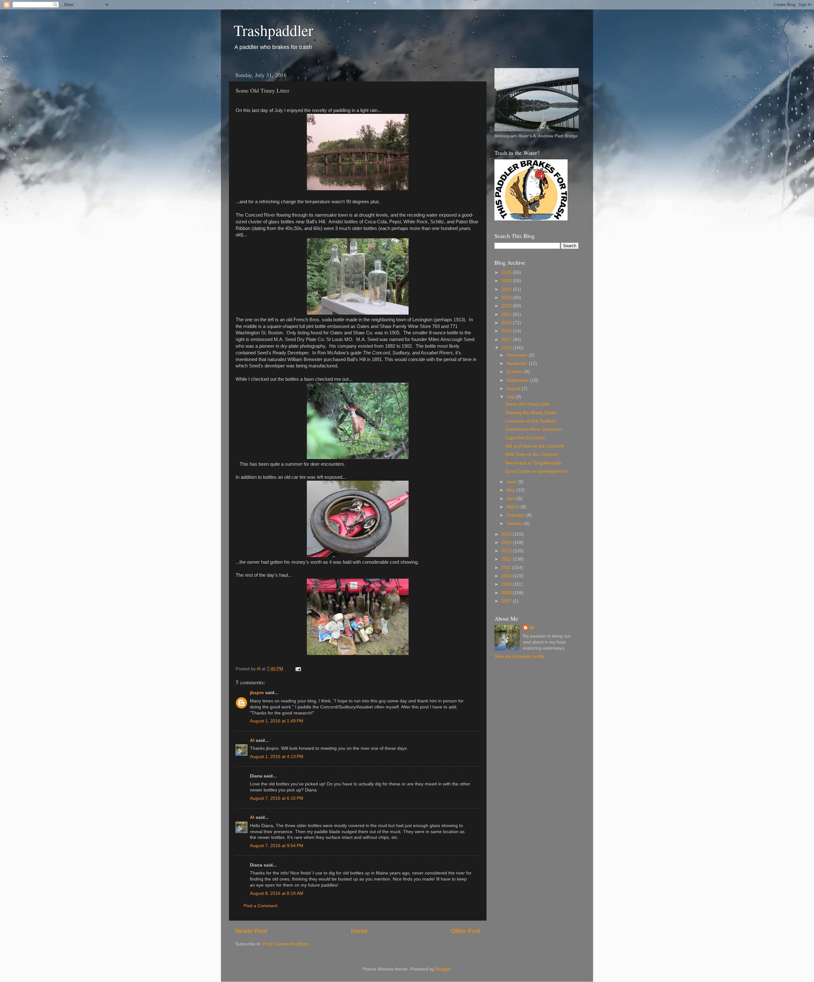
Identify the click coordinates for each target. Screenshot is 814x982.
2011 (506, 567)
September (518, 380)
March (514, 507)
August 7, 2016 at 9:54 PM (276, 845)
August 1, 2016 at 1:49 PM (276, 721)
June (512, 481)
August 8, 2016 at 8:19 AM (276, 893)
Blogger (443, 969)
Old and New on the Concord (534, 446)
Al (252, 740)
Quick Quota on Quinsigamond (536, 471)
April (512, 498)
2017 (507, 339)
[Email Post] (297, 668)
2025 (507, 280)
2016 (507, 347)
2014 (507, 542)
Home (359, 931)
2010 (507, 576)
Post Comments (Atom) (286, 944)
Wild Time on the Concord (531, 454)
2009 (507, 584)
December (518, 355)
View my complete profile (519, 656)
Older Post (465, 931)
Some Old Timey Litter (527, 404)
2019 (507, 331)
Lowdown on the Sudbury (530, 421)
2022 (507, 305)
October (515, 371)
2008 (507, 592)
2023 (507, 297)
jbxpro (257, 692)
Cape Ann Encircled (525, 437)
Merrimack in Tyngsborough (533, 463)
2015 (507, 534)
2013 (507, 550)
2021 (507, 314)
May (511, 490)
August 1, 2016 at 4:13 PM (276, 756)
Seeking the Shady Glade (530, 412)
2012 (507, 559)
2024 (507, 289)
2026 (507, 272)
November (518, 363)
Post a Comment (260, 905)
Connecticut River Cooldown (533, 429)
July (511, 396)
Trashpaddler (273, 30)
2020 (507, 322)
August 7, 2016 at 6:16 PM (276, 798)
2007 (507, 601)
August (514, 388)
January (515, 523)
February (516, 515)
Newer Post (251, 931)
